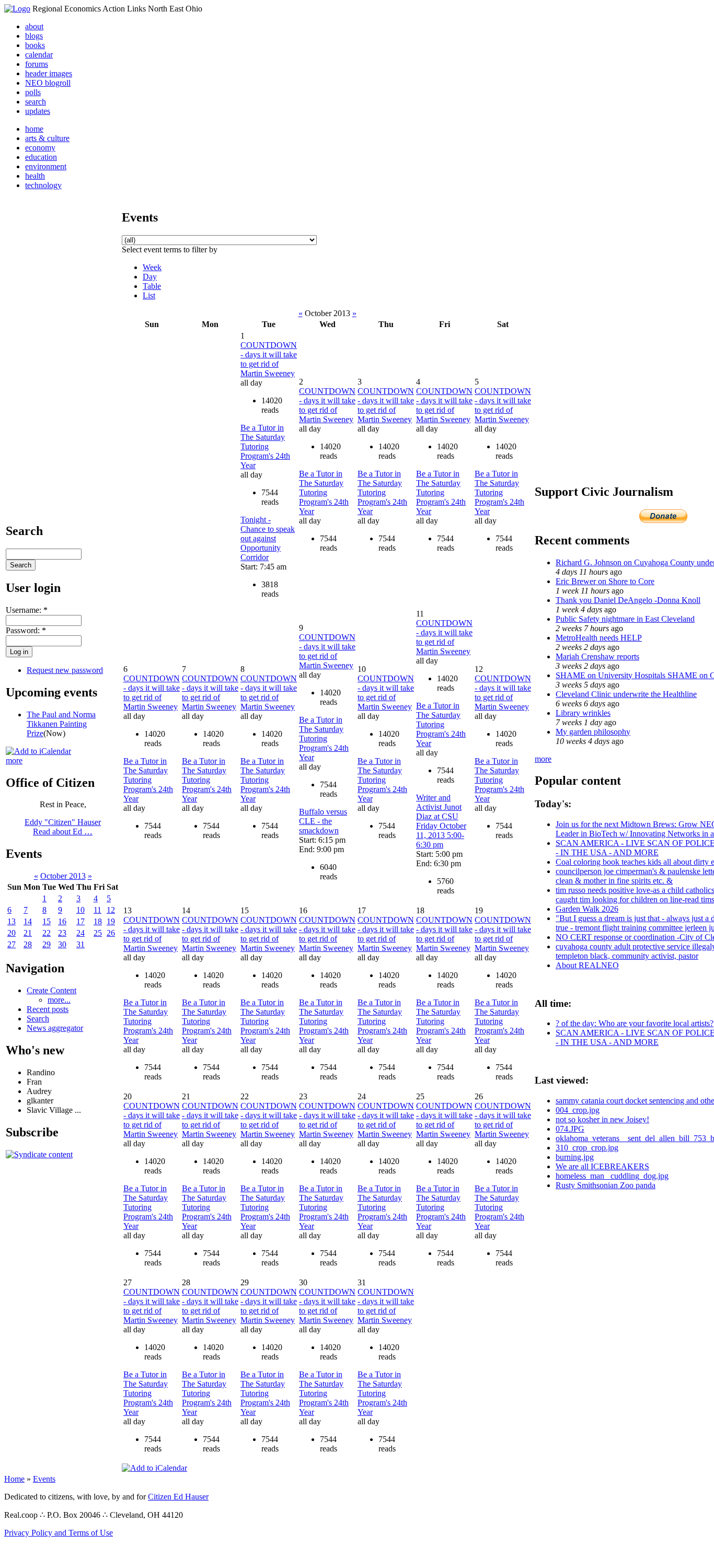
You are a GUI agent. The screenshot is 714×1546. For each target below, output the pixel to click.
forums (36, 64)
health (35, 175)
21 (28, 932)
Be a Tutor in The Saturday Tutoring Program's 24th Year (265, 446)
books (35, 45)
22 (46, 932)
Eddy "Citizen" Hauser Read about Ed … (63, 827)
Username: (27, 610)
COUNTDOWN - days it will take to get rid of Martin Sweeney (268, 359)
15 (46, 921)
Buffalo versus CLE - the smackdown (323, 821)
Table (152, 286)
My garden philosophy (593, 731)
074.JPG (570, 1128)
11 (97, 909)
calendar (39, 54)
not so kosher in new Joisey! (602, 1119)
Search (38, 1018)
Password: (26, 630)
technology (43, 185)
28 (28, 944)
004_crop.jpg (578, 1110)
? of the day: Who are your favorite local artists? (634, 1023)
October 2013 (63, 875)
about (34, 26)
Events (44, 1478)
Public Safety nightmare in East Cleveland (625, 618)
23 (62, 932)
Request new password (65, 670)
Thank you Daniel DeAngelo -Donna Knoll (628, 600)
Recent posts (47, 1009)
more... (59, 999)
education (41, 157)
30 (62, 944)
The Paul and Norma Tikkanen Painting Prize (61, 724)
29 (46, 944)
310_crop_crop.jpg (587, 1147)
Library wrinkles (583, 712)
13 (11, 921)
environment (45, 166)
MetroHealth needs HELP (599, 637)
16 (62, 921)
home (34, 128)
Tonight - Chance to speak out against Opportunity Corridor (267, 538)
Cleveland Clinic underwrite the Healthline (626, 694)
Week (152, 267)
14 (28, 921)
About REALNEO (587, 965)
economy (40, 147)
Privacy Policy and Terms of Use (58, 1532)
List (149, 295)
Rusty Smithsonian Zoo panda (605, 1185)
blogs (34, 35)
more (14, 760)
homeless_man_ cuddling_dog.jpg (612, 1175)
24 (80, 932)
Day (150, 276)
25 (98, 932)
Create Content (51, 990)
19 (111, 921)
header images (48, 73)
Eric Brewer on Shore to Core (605, 581)
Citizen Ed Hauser (178, 1496)
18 (98, 921)
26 (111, 932)
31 (80, 944)
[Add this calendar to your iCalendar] (38, 751)
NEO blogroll (48, 82)
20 (11, 932)
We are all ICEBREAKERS (602, 1166)
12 (111, 909)
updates (37, 111)
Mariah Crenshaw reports (597, 656)
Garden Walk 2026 (587, 908)
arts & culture (47, 138)
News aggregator (55, 1028)
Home (14, 1478)
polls (33, 92)
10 (80, 909)
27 (11, 944)
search (35, 101)
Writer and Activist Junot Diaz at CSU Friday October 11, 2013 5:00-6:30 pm (441, 821)
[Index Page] (17, 8)
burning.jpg (575, 1157)
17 (80, 921)
